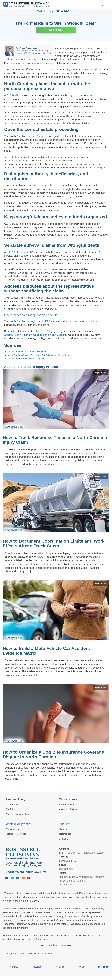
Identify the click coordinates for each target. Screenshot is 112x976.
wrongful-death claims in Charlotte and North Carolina (35, 334)
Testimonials (65, 834)
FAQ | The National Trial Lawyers (56, 945)
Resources (36, 967)
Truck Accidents (66, 804)
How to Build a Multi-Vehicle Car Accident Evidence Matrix (46, 651)
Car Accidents (68, 799)
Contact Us (64, 839)
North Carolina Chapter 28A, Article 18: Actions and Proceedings (39, 355)
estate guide (53, 136)
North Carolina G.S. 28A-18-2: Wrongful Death (30, 352)
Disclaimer (103, 967)
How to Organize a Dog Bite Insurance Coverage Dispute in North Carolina (53, 754)
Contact (14, 967)
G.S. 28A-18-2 (12, 95)
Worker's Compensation (17, 814)
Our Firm (64, 824)
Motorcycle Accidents (69, 809)
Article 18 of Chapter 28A (18, 252)
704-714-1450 (65, 11)
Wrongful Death (13, 829)
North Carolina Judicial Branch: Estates (27, 358)
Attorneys (63, 829)
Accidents (59, 967)
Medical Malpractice (18, 824)
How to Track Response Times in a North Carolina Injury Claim (55, 440)
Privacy (81, 967)
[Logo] (27, 4)
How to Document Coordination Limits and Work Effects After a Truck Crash (53, 543)
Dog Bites (10, 809)
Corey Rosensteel (28, 48)
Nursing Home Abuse (15, 834)
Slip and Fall (11, 804)
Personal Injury (15, 799)
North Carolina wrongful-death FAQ (30, 321)
